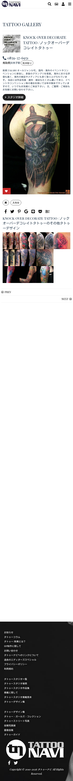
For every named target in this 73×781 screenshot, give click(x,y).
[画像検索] (56, 4)
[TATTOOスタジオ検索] (49, 4)
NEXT (64, 299)
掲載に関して (11, 692)
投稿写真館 (10, 725)
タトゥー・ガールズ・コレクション (22, 716)
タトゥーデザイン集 (14, 701)
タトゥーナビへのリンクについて (21, 655)
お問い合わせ (11, 650)
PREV (8, 292)
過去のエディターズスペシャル (20, 659)
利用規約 (8, 668)
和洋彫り (27, 63)
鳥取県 (6, 63)
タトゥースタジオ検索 (15, 683)
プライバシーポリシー (15, 664)
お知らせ (8, 632)
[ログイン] (63, 4)
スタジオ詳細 (15, 97)
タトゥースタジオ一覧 (15, 678)
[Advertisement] (36, 462)
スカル (15, 202)
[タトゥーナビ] (11, 3)
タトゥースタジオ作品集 (16, 688)
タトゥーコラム (12, 636)
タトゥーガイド (12, 734)
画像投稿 (8, 730)
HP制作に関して (12, 645)
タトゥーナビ (45, 769)
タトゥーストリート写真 (16, 720)
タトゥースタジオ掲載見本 (18, 697)
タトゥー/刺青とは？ (15, 641)
